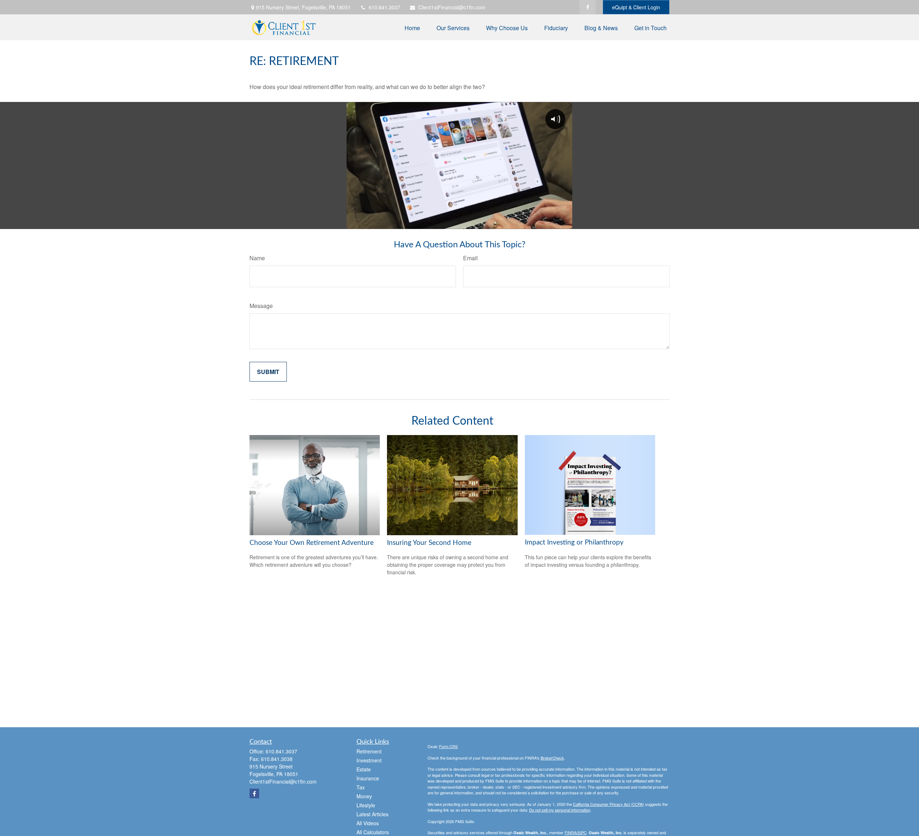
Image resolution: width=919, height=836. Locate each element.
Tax (360, 787)
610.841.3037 (384, 7)
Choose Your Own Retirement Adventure (311, 543)
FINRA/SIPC (576, 832)
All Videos (367, 823)
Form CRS (448, 746)
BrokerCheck (552, 758)
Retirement (369, 751)
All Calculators (372, 832)
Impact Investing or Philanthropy (574, 542)
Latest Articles (372, 814)
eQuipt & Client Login (636, 7)
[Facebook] (587, 7)
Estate (363, 769)
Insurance (367, 778)
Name (257, 258)
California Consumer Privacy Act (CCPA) (608, 804)
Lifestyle (365, 805)
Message (261, 306)
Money (364, 796)
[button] (412, 27)
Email (470, 258)
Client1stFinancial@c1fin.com (451, 7)
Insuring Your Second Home (429, 543)
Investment (369, 760)
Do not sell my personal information (559, 810)
